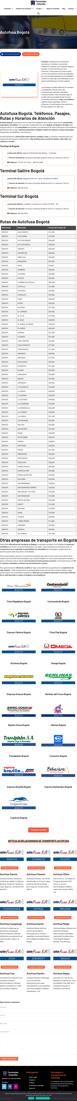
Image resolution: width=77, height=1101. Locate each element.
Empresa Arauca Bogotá (19, 694)
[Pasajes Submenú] (43, 8)
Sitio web (3, 1023)
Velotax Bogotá (58, 725)
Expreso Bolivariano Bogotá (58, 786)
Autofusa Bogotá (18, 663)
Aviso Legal (33, 1077)
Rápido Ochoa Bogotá (18, 725)
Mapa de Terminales (53, 9)
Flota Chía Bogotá (58, 632)
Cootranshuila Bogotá (58, 601)
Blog (63, 9)
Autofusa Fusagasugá (11, 923)
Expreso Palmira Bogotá (19, 632)
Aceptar (31, 1098)
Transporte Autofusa (30, 54)
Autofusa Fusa (7, 973)
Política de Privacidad (36, 1085)
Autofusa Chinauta (36, 874)
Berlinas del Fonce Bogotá (58, 694)
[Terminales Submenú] (12, 8)
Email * (2, 1015)
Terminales (7, 9)
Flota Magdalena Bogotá (19, 601)
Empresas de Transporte (23, 9)
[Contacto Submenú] (75, 8)
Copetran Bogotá (18, 817)
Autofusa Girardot (35, 973)
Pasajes (38, 9)
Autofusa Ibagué (61, 973)
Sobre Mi (32, 1088)
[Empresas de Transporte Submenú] (33, 8)
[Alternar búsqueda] (38, 13)
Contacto (71, 9)
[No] (75, 1096)
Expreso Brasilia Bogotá (19, 786)
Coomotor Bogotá (58, 756)
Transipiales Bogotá (19, 756)
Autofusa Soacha (8, 874)
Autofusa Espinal (35, 923)
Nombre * (3, 1007)
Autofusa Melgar (61, 923)
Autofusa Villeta (61, 874)
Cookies (31, 1083)
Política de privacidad (42, 1098)
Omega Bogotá (58, 663)
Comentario (5, 1032)
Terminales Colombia (12, 54)
